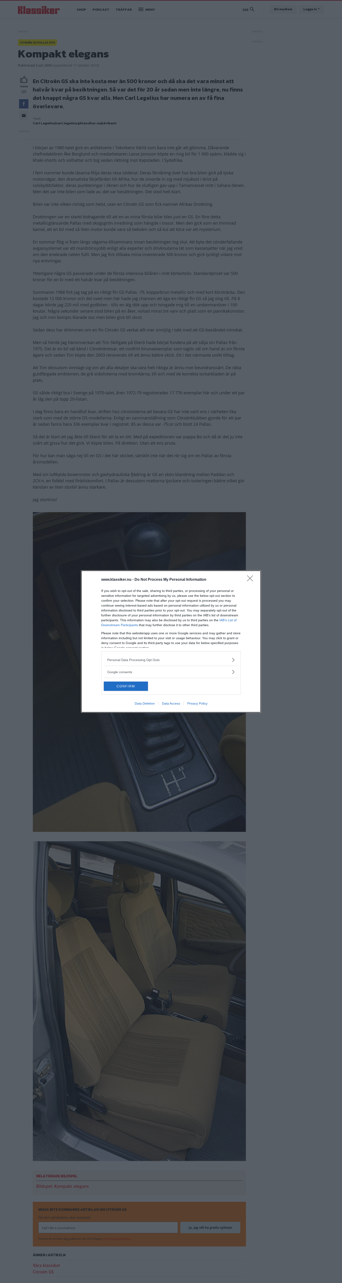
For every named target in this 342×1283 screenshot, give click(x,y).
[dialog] (171, 641)
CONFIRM (126, 686)
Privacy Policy (197, 703)
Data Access (171, 703)
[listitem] (171, 659)
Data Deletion (145, 703)
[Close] (251, 579)
